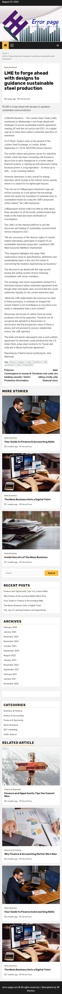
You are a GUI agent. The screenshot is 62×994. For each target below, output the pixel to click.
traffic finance (10, 734)
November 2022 (11, 665)
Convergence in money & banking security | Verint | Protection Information (17, 375)
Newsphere (47, 987)
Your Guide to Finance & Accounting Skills (29, 441)
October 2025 (10, 646)
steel (19, 365)
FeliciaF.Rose (25, 99)
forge (29, 362)
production (9, 365)
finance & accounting (14, 715)
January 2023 (10, 660)
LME (45, 362)
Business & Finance (13, 711)
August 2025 (10, 655)
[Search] (58, 45)
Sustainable (28, 365)
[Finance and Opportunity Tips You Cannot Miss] (31, 766)
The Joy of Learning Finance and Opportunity (25, 610)
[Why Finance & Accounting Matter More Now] (31, 827)
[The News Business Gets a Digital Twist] (31, 472)
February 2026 (10, 627)
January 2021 (10, 679)
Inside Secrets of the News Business (26, 557)
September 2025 (11, 650)
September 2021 (11, 669)
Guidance (37, 362)
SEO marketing (10, 729)
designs (21, 362)
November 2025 (11, 641)
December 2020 (11, 683)
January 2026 (10, 632)
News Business (10, 67)
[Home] (5, 46)
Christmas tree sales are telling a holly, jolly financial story (45, 375)
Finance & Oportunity (13, 720)
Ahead (12, 362)
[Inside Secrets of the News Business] (31, 530)
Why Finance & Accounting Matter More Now (25, 596)
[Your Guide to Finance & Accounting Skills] (31, 415)
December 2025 (11, 636)
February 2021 (10, 674)
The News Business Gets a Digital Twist (27, 499)
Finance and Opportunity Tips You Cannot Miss (26, 591)
